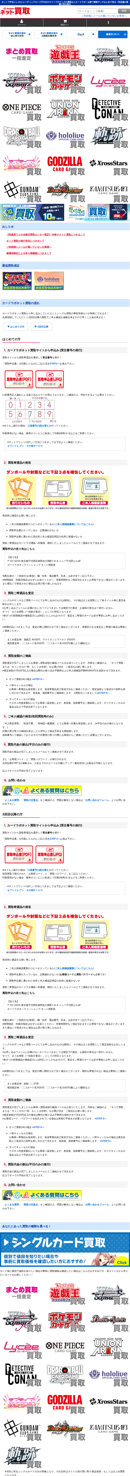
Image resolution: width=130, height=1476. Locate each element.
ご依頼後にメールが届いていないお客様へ (103, 16)
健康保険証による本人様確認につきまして (28, 253)
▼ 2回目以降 (41, 326)
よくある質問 (12, 800)
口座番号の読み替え (38, 425)
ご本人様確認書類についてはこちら (74, 524)
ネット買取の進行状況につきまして (25, 240)
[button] (108, 22)
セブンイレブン (15, 445)
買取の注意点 (31, 800)
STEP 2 (54, 838)
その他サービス (34, 445)
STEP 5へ (39, 679)
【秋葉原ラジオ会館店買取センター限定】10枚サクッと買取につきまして (45, 234)
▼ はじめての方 (16, 326)
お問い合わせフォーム (97, 800)
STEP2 (53, 363)
